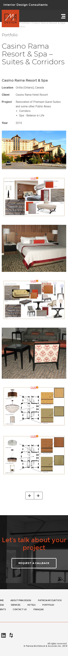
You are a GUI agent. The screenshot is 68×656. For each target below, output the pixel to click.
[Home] (10, 16)
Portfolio (24, 23)
